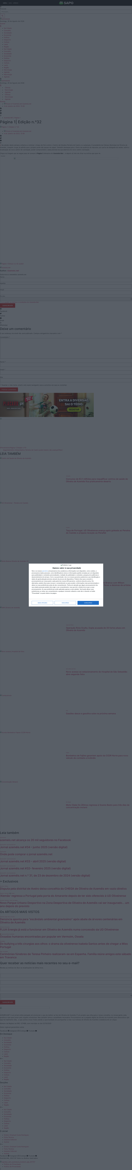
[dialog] (66, 585)
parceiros (45, 571)
